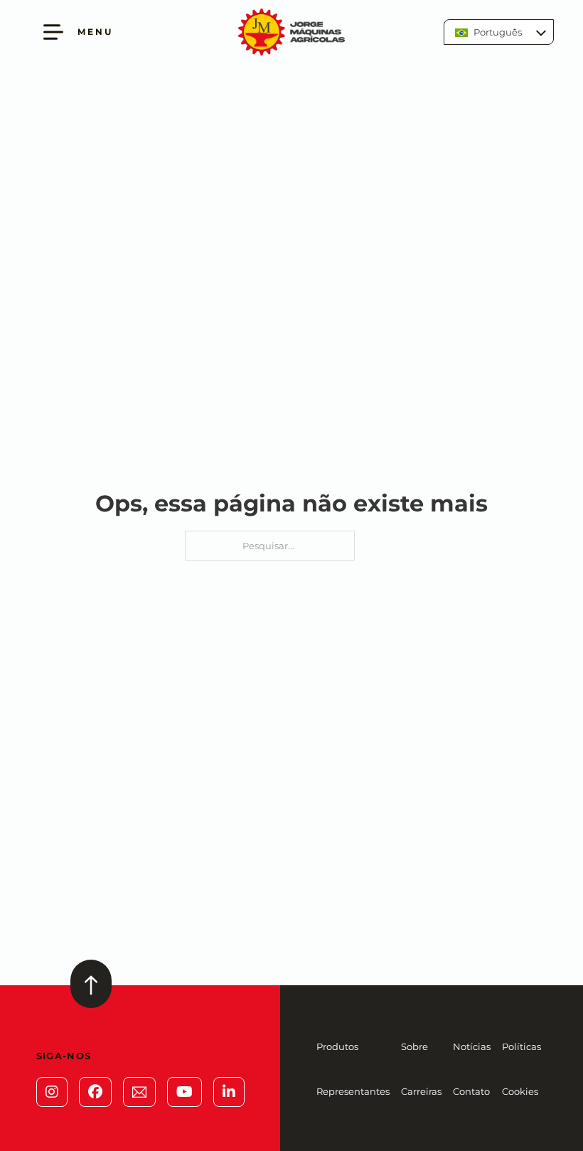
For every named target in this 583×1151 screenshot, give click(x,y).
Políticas (521, 1046)
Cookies (520, 1091)
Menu (95, 31)
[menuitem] (499, 32)
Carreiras (421, 1091)
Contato (471, 1091)
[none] (499, 32)
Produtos (337, 1046)
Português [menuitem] (498, 32)
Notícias (472, 1046)
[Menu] (53, 32)
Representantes (353, 1091)
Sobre (414, 1046)
